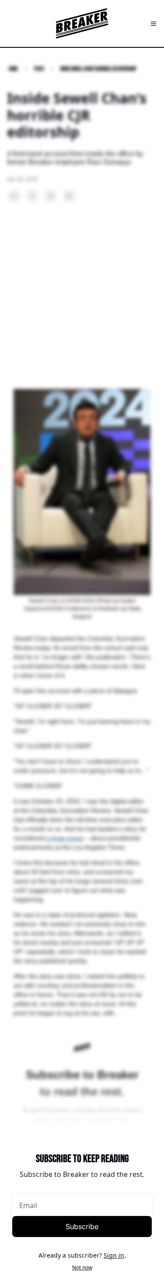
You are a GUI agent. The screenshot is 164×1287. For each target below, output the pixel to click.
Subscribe (82, 1226)
